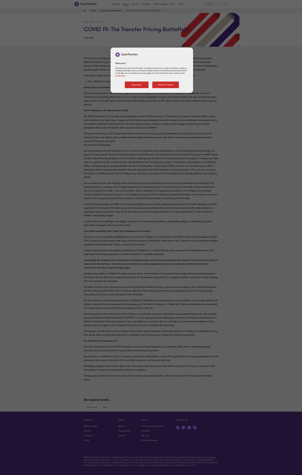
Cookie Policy (120, 75)
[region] (152, 70)
